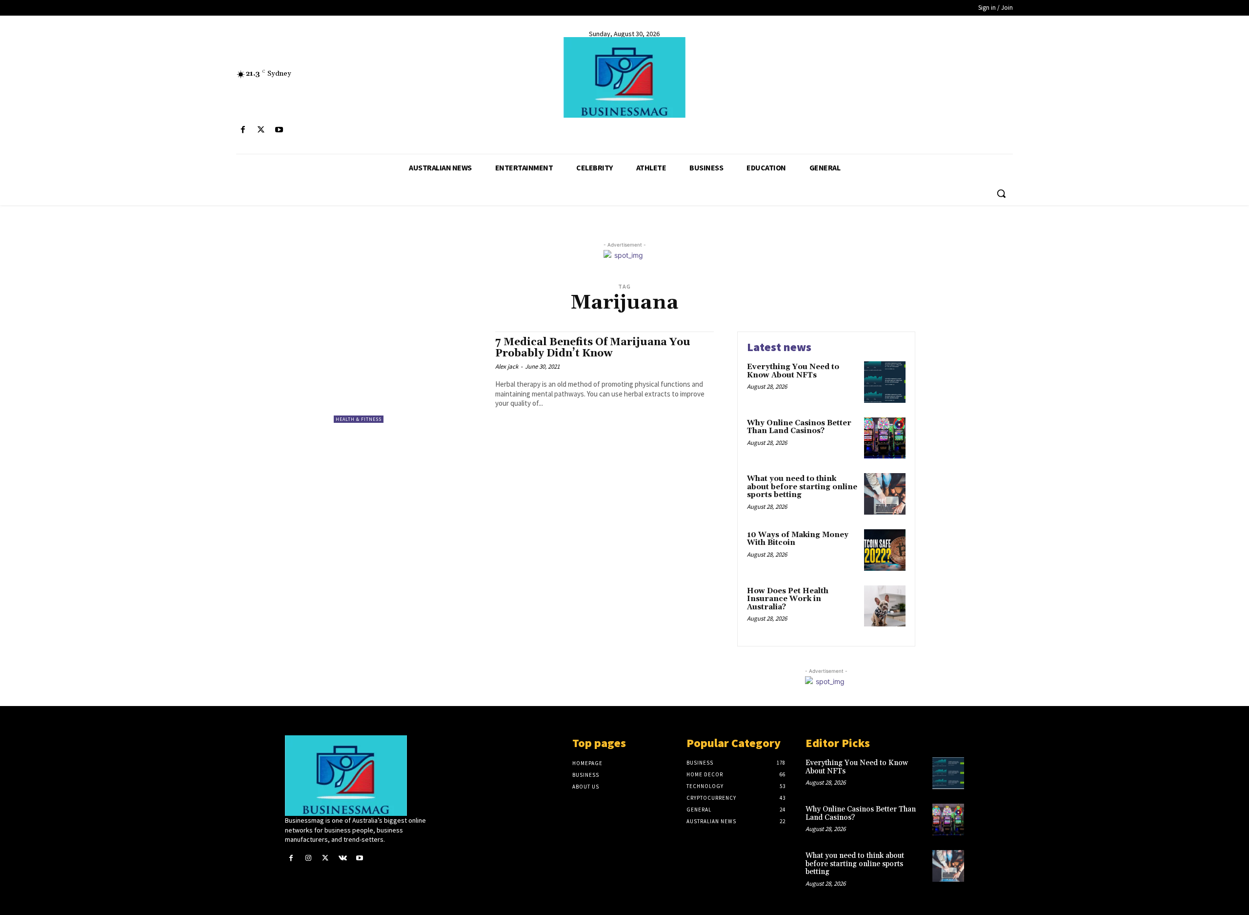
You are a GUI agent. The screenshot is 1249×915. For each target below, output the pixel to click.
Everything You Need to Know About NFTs (793, 371)
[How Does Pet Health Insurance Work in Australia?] (885, 606)
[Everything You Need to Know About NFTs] (885, 382)
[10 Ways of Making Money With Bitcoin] (885, 550)
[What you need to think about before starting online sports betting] (885, 494)
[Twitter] (260, 130)
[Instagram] (308, 858)
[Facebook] (242, 130)
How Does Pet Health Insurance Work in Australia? (787, 599)
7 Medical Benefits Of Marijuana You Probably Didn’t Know (592, 348)
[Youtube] (278, 130)
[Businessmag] (624, 77)
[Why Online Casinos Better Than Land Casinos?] (885, 438)
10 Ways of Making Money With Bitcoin (797, 539)
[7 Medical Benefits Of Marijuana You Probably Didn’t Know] (409, 377)
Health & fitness (359, 419)
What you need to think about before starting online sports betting (802, 486)
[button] (1001, 193)
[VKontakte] (343, 858)
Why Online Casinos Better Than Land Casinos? (799, 427)
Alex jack (506, 366)
